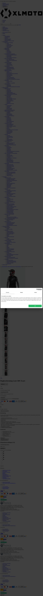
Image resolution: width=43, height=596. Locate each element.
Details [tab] (21, 292)
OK (35, 305)
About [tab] (35, 292)
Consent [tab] (7, 292)
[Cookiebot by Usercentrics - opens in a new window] (37, 289)
